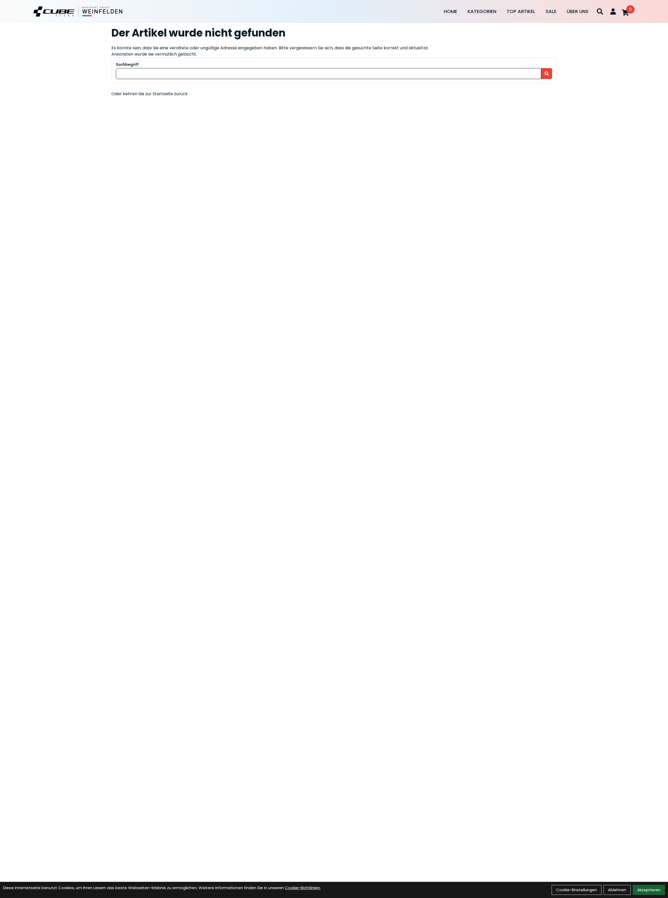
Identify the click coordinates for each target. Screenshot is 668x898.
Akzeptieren (648, 890)
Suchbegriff (127, 64)
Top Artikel (521, 11)
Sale (551, 11)
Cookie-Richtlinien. (303, 887)
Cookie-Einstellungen (576, 890)
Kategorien (482, 11)
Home (450, 11)
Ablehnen (617, 890)
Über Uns (577, 11)
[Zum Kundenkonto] (613, 11)
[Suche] (600, 11)
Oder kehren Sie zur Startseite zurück (149, 94)
